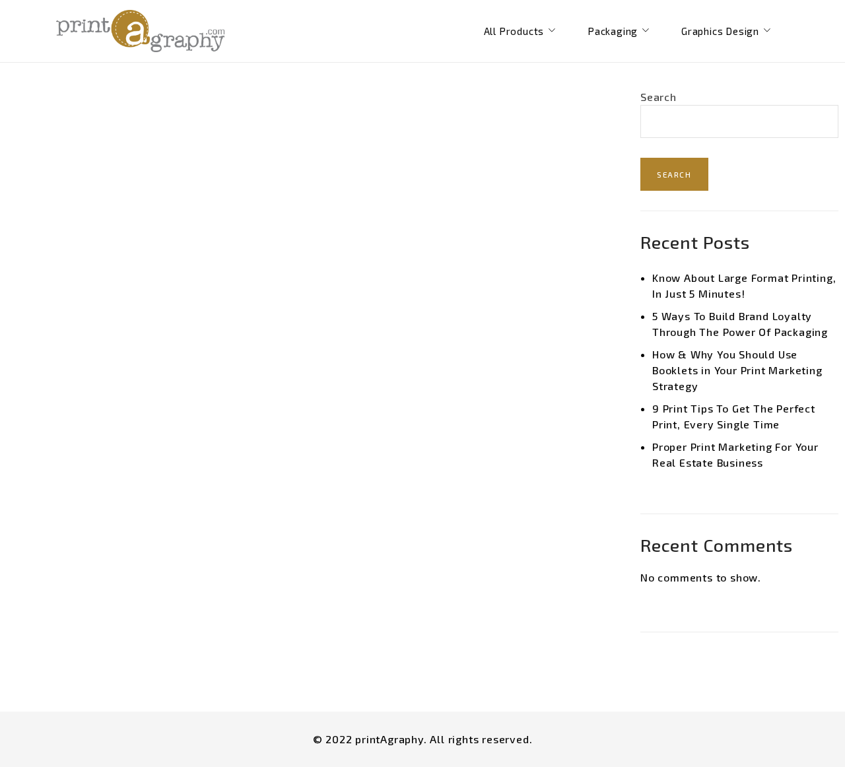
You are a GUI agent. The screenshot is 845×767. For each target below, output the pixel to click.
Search (658, 96)
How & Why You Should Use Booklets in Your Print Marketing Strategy (737, 370)
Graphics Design (720, 31)
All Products (514, 31)
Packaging (613, 31)
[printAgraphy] (140, 31)
